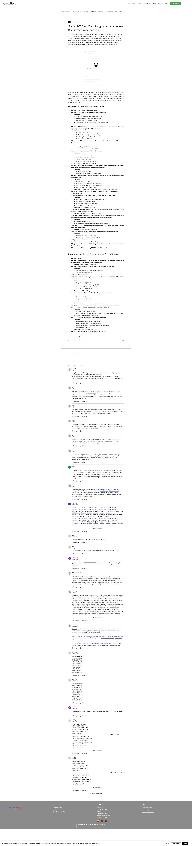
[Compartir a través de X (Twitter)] (72, 336)
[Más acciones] (123, 22)
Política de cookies (94, 843)
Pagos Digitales (77, 11)
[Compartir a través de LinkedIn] (76, 336)
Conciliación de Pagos (111, 11)
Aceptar (185, 843)
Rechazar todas (176, 843)
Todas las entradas (65, 11)
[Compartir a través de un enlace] (80, 336)
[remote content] (96, 68)
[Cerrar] (190, 843)
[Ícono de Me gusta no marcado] (73, 383)
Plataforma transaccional (97, 11)
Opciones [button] (168, 843)
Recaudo (86, 11)
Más (121, 11)
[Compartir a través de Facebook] (69, 336)
